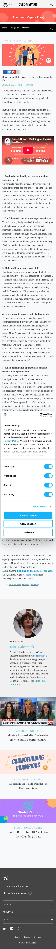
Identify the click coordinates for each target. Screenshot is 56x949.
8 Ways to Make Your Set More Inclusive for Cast (27, 78)
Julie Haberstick (22, 647)
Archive (25, 28)
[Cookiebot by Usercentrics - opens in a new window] (40, 415)
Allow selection (28, 524)
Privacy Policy (11, 441)
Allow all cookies (28, 515)
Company (8, 904)
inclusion (25, 585)
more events (32, 574)
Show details (40, 506)
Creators (8, 912)
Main (4, 28)
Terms (17, 937)
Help (5, 920)
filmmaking (35, 585)
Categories (14, 28)
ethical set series (15, 585)
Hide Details (28, 532)
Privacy (27, 937)
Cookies (37, 937)
